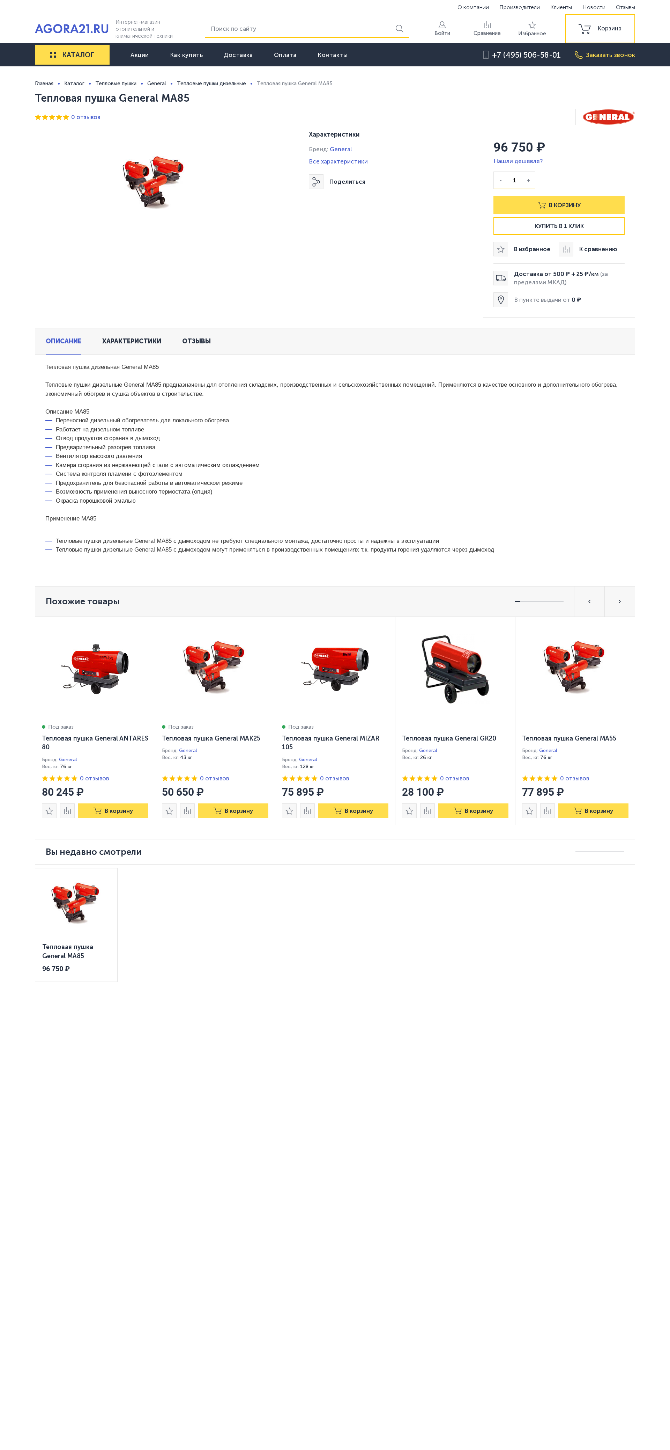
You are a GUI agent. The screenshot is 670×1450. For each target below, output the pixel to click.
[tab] (63, 341)
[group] (600, 28)
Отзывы (625, 7)
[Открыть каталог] (53, 55)
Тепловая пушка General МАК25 (211, 738)
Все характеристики (338, 161)
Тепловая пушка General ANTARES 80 (95, 743)
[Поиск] (400, 29)
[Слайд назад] (589, 601)
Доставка (238, 54)
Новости (593, 7)
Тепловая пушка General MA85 (67, 951)
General (341, 149)
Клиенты (561, 7)
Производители (519, 7)
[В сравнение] (67, 810)
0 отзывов (85, 117)
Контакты (333, 54)
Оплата (285, 54)
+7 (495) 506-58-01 (526, 55)
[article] (95, 721)
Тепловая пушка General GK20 (449, 738)
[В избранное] (49, 810)
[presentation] (95, 721)
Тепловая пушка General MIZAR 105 (330, 743)
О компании (473, 7)
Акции (140, 54)
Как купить (186, 54)
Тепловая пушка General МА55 (569, 738)
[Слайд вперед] (619, 601)
